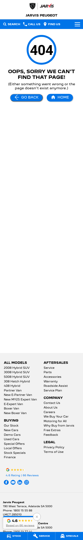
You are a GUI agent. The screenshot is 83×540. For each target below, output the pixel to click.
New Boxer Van (15, 413)
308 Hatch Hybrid (17, 381)
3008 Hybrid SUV (17, 372)
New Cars (11, 430)
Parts (48, 372)
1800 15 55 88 (22, 510)
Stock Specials (15, 453)
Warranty (51, 381)
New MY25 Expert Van (20, 399)
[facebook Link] (6, 482)
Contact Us (52, 403)
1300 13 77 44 (22, 531)
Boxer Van (11, 408)
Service (49, 368)
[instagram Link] (26, 482)
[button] (20, 522)
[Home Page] (41, 6)
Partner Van (13, 390)
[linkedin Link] (19, 482)
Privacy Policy (54, 447)
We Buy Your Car (56, 416)
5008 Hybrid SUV (17, 377)
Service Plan (53, 390)
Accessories (52, 377)
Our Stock (11, 425)
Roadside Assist (56, 386)
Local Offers (13, 448)
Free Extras (52, 430)
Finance (10, 457)
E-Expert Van (13, 404)
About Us (51, 407)
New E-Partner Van (18, 395)
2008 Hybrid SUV (17, 368)
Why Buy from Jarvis (59, 425)
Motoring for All (55, 421)
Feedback (51, 435)
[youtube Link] (13, 482)
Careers (49, 412)
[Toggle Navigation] (77, 24)
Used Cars (11, 439)
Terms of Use (54, 452)
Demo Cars (12, 435)
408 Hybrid (12, 386)
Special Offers (14, 444)
